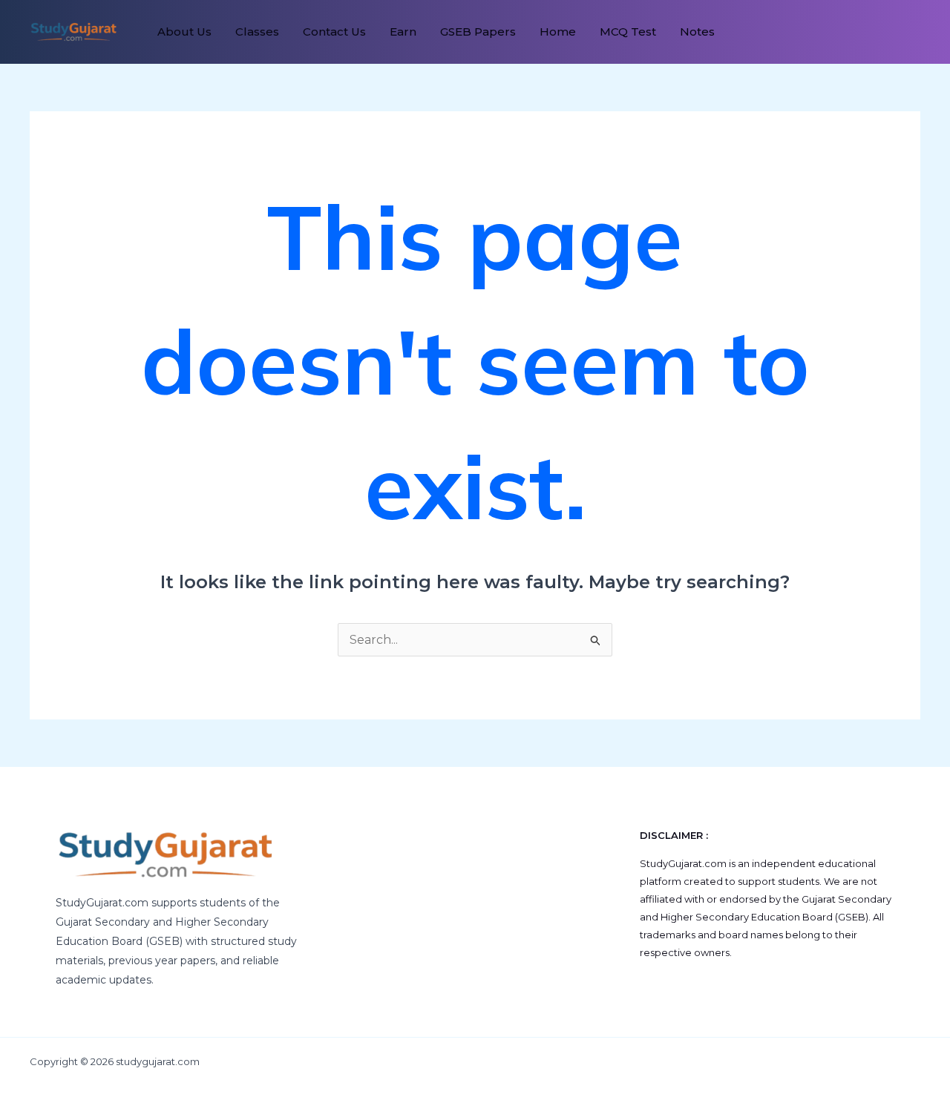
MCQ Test (628, 31)
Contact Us (334, 31)
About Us (184, 31)
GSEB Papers (478, 31)
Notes (697, 31)
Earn (403, 31)
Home (558, 31)
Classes (257, 31)
